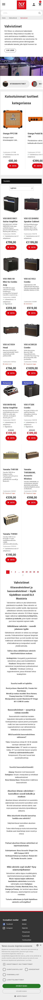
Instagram (9, 928)
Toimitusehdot (26, 940)
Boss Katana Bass (12, 780)
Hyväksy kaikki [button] (21, 986)
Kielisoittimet (13, 18)
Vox (35, 887)
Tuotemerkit (26, 936)
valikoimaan (17, 899)
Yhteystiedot (26, 932)
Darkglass (9, 775)
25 (34, 572)
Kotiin (4, 18)
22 (23, 572)
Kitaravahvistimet (18, 84)
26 (38, 572)
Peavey (16, 889)
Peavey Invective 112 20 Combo (21, 696)
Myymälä (25, 928)
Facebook (9, 924)
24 (30, 572)
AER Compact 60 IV (21, 853)
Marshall (25, 887)
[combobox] (37, 945)
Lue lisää (10, 50)
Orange (8, 889)
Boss (31, 887)
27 (23, 575)
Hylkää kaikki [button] (21, 991)
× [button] (40, 945)
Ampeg (11, 772)
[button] (21, 996)
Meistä (24, 924)
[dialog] (21, 971)
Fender (18, 887)
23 (26, 572)
